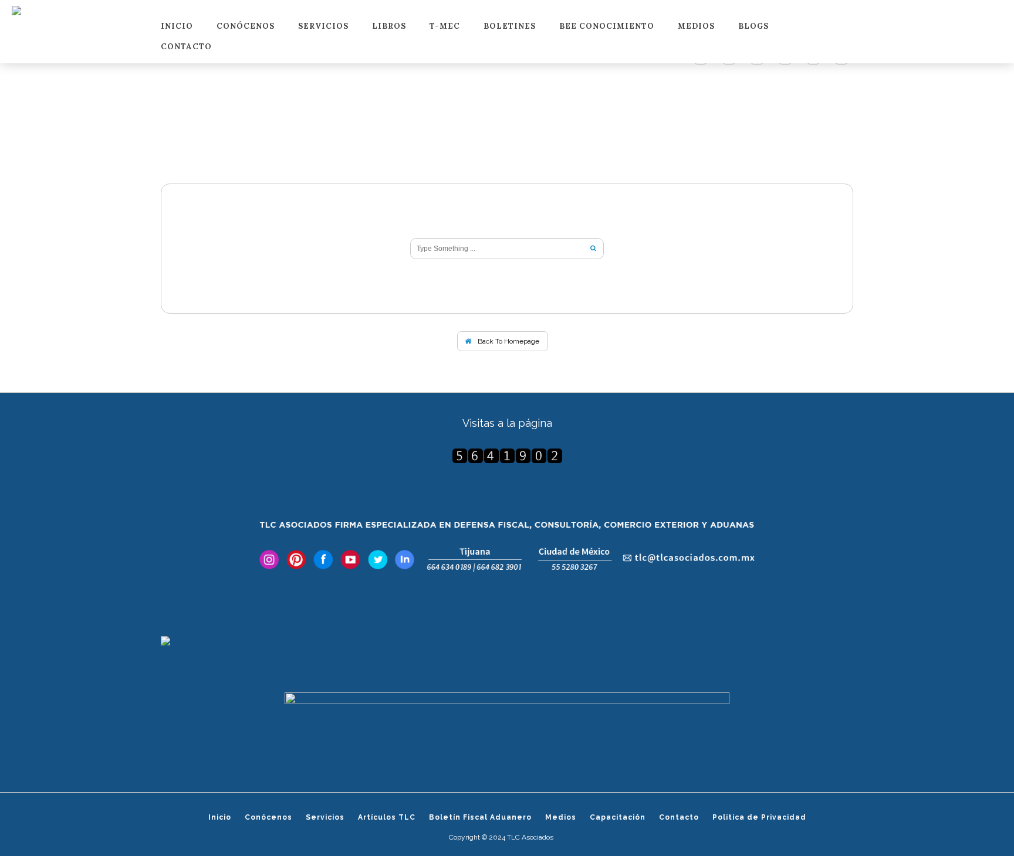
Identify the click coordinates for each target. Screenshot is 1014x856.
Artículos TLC (386, 817)
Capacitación (617, 817)
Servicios (323, 26)
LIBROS (389, 26)
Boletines (510, 26)
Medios (696, 26)
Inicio (177, 26)
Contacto (186, 47)
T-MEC (445, 26)
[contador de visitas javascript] (507, 456)
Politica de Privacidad (759, 817)
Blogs (753, 26)
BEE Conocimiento (606, 26)
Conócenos (246, 26)
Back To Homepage (507, 341)
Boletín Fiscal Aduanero (480, 817)
